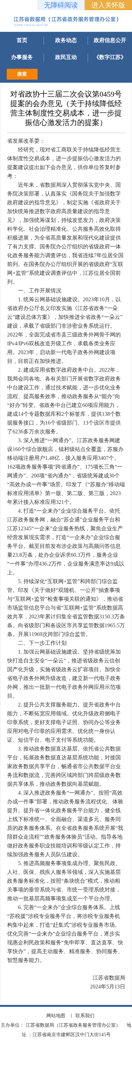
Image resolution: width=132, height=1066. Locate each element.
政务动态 (66, 40)
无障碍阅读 (61, 5)
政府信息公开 (110, 40)
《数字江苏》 (110, 57)
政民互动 (66, 57)
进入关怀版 (108, 5)
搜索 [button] (22, 74)
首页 (22, 40)
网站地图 (55, 1015)
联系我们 (84, 1015)
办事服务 (22, 57)
